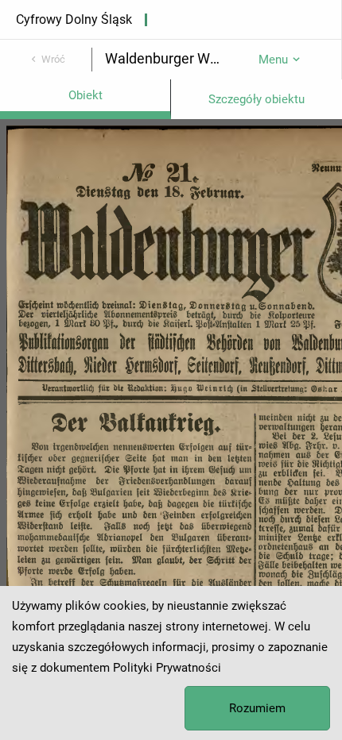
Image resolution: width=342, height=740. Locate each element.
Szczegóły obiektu (256, 99)
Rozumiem (257, 708)
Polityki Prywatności (167, 668)
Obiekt (85, 95)
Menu (273, 59)
